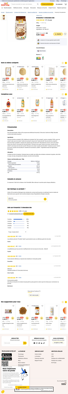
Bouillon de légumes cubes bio (8, 324)
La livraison (37, 356)
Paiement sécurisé (39, 358)
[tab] (3, 17)
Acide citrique (49, 323)
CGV (52, 354)
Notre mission (21, 362)
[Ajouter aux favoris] (13, 67)
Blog (58, 0)
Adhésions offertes (23, 358)
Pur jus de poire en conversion (50, 116)
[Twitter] (39, 343)
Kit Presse (53, 362)
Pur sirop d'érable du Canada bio (6, 116)
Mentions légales (56, 351)
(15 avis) (50, 20)
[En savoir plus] (40, 54)
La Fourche (21, 351)
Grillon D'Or (39, 15)
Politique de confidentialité (58, 358)
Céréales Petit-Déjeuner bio (20, 12)
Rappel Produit (38, 360)
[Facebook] (34, 343)
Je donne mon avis (28, 213)
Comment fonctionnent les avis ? (16, 213)
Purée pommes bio (35, 323)
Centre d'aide (38, 354)
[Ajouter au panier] (12, 79)
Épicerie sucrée (9, 12)
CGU (52, 356)
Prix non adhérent (43, 33)
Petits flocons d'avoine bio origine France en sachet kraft (22, 85)
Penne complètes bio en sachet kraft (22, 324)
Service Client (39, 351)
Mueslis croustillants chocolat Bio (46, 12)
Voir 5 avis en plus (34, 295)
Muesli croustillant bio (32, 12)
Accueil (2, 12)
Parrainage (63, 0)
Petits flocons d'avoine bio (51, 84)
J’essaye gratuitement (47, 4)
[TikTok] (44, 343)
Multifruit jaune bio (21, 115)
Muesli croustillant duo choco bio (36, 85)
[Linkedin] (41, 343)
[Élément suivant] (66, 63)
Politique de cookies (56, 360)
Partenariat (21, 356)
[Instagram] (37, 343)
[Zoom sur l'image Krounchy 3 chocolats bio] (20, 28)
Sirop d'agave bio (35, 115)
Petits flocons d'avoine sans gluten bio (8, 85)
